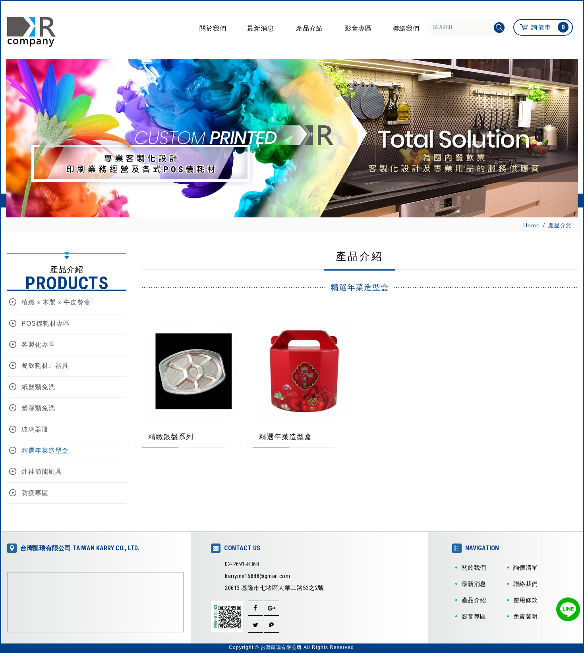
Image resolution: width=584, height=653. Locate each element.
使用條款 (525, 600)
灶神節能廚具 (41, 471)
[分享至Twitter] (255, 625)
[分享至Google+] (271, 608)
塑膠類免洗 (38, 408)
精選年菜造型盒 (45, 450)
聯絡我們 (406, 28)
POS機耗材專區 (45, 323)
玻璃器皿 (34, 429)
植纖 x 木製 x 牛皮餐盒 (56, 302)
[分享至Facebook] (255, 608)
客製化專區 (38, 344)
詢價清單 (525, 567)
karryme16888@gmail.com (257, 576)
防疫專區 (34, 493)
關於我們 (212, 28)
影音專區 (358, 28)
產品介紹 (309, 28)
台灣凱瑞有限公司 (31, 32)
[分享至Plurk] (271, 625)
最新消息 (260, 28)
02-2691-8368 (242, 564)
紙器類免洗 (38, 387)
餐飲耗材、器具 (45, 365)
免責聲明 (525, 616)
